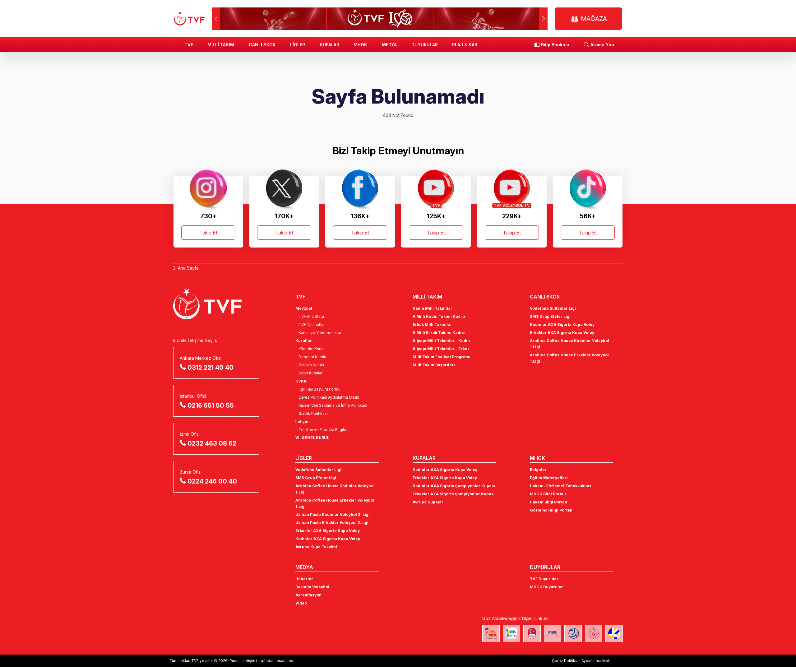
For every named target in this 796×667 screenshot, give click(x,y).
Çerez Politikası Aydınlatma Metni (328, 397)
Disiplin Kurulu (311, 365)
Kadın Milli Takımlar (432, 308)
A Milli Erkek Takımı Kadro (439, 332)
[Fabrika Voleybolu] (491, 633)
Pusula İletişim (242, 660)
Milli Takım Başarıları (434, 365)
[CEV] (614, 633)
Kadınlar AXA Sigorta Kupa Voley (562, 324)
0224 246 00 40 (212, 481)
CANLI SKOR (262, 44)
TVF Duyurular (544, 579)
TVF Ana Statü (311, 316)
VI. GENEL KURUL (312, 437)
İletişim (302, 421)
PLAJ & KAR (464, 44)
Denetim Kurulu (312, 356)
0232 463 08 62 (211, 443)
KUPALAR (329, 44)
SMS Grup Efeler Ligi (550, 316)
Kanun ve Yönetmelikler (319, 332)
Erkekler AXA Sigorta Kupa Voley (562, 332)
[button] (543, 18)
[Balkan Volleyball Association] (573, 633)
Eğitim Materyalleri (549, 477)
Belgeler (538, 469)
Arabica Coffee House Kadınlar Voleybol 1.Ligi (569, 343)
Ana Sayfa (188, 268)
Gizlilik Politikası (313, 413)
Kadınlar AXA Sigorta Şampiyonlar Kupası (454, 486)
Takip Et (208, 232)
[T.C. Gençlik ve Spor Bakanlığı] (593, 633)
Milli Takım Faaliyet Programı (441, 356)
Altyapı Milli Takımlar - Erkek (441, 348)
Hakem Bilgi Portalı (548, 502)
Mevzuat (303, 308)
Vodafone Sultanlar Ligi (553, 308)
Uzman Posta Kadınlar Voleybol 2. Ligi (332, 514)
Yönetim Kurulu (312, 348)
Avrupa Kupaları (429, 502)
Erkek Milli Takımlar (432, 324)
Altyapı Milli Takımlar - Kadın (441, 340)
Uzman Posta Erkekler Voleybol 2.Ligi (331, 522)
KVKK (301, 381)
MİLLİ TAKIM (220, 44)
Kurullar (303, 340)
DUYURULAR (424, 44)
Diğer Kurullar (310, 373)
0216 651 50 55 (210, 405)
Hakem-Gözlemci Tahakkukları (560, 486)
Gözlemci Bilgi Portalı (551, 510)
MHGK (360, 44)
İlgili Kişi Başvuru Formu (319, 389)
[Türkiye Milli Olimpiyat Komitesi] (532, 633)
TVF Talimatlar (311, 324)
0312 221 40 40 (210, 367)
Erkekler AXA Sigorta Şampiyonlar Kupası (454, 494)
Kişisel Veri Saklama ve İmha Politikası (332, 405)
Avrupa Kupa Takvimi (316, 546)
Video (301, 603)
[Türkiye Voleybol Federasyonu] (189, 18)
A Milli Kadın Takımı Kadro (439, 316)
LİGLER (297, 44)
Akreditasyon (308, 595)
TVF (188, 44)
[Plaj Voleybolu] (511, 633)
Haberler (304, 579)
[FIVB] (552, 633)
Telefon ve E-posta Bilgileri (323, 429)
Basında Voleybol (312, 587)
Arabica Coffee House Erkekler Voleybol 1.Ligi (569, 358)
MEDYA (389, 44)
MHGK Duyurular (546, 587)
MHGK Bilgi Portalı (548, 494)
